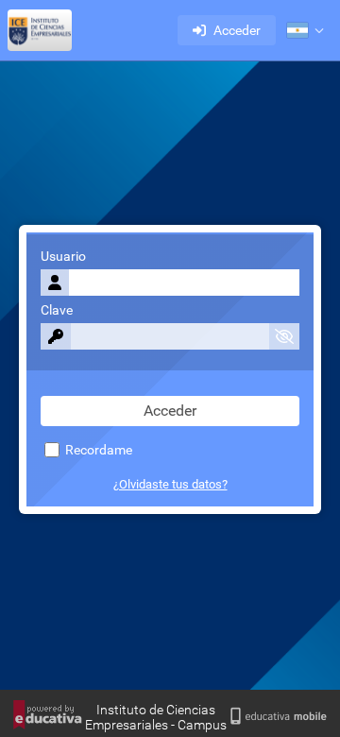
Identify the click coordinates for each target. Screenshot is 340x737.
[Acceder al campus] (40, 30)
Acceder (237, 30)
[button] (305, 30)
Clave (57, 310)
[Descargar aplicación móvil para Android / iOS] (278, 716)
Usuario (63, 257)
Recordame (97, 450)
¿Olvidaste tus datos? (170, 484)
